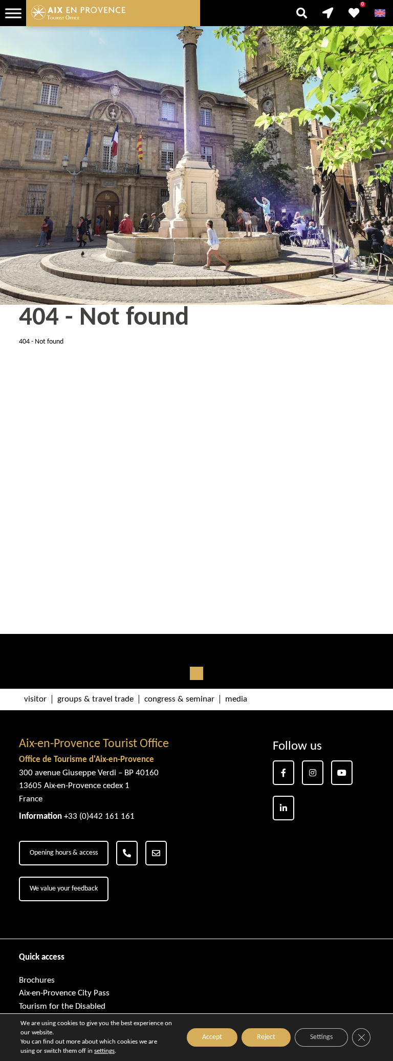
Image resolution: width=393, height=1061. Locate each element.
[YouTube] (342, 772)
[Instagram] (312, 772)
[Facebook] (283, 772)
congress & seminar (179, 699)
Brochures (37, 980)
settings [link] (104, 1051)
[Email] (156, 853)
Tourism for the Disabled (62, 1006)
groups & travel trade (95, 699)
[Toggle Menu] (13, 13)
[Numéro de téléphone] (127, 853)
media (236, 699)
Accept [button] (212, 1037)
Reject (266, 1037)
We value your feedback (64, 889)
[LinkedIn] (283, 808)
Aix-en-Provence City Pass (64, 993)
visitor (35, 699)
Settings (321, 1037)
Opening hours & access (64, 853)
